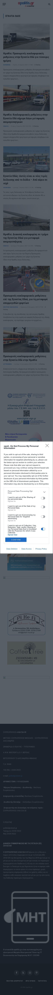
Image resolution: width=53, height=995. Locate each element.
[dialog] (26, 497)
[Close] (48, 446)
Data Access (26, 549)
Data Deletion (11, 549)
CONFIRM (16, 540)
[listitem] (26, 492)
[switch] (43, 498)
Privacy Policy (41, 549)
